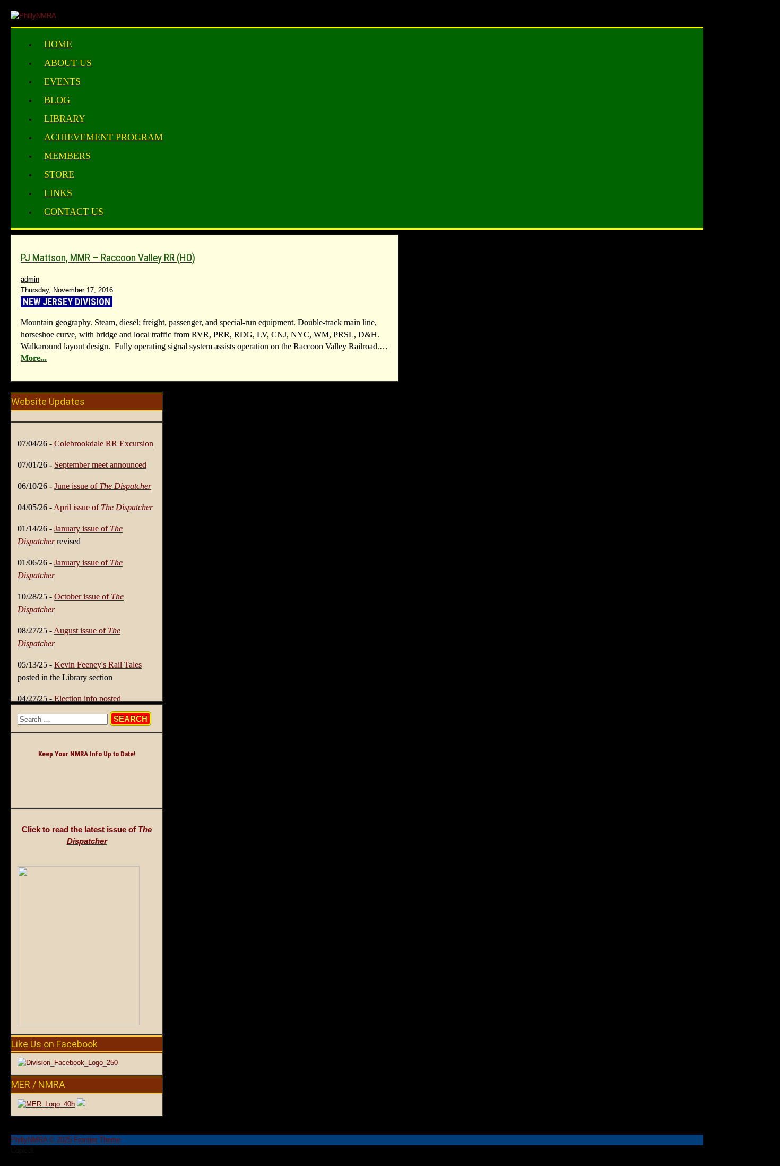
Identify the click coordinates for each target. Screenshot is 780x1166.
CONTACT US (73, 211)
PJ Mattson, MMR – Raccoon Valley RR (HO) (108, 258)
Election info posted (87, 698)
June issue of (102, 486)
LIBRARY (64, 118)
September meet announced (100, 464)
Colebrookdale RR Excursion (103, 443)
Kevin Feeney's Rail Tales (98, 664)
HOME (58, 44)
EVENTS (62, 81)
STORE (59, 174)
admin (30, 279)
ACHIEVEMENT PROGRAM (103, 137)
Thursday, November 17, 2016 (67, 290)
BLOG (57, 100)
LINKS (58, 193)
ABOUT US (68, 62)
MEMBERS (67, 155)
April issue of (103, 507)
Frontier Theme (97, 1140)
